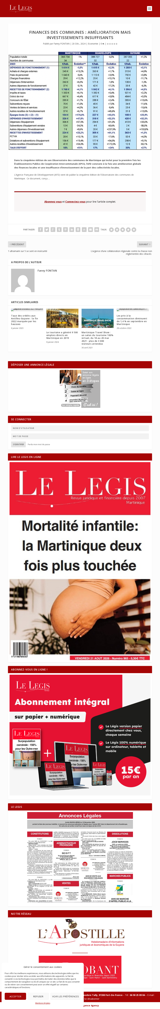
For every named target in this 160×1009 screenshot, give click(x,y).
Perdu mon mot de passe (39, 444)
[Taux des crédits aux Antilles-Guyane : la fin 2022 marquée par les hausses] (27, 310)
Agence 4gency (90, 1005)
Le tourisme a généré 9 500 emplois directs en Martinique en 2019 (62, 335)
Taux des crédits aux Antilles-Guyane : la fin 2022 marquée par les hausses (24, 320)
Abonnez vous (53, 201)
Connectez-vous (75, 201)
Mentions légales (42, 1003)
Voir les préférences (65, 996)
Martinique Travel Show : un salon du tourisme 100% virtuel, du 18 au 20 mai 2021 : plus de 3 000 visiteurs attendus (97, 338)
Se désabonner (91, 998)
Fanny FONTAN (62, 43)
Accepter (15, 996)
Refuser (38, 996)
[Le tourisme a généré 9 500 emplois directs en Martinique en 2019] (62, 318)
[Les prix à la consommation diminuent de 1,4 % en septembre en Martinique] (133, 310)
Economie (93, 43)
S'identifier (18, 444)
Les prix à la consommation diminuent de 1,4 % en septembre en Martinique (132, 320)
